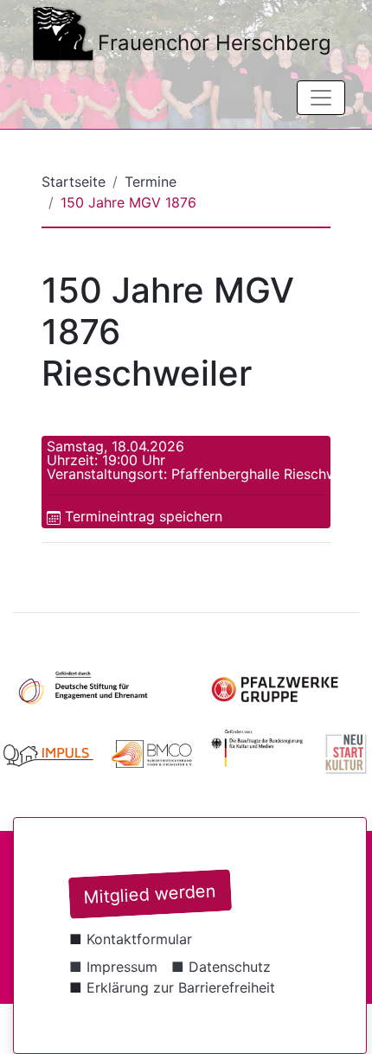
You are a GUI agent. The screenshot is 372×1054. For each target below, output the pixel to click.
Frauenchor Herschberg (214, 42)
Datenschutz (230, 966)
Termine (150, 181)
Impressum (122, 966)
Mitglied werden (149, 894)
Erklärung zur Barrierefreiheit (181, 987)
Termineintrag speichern (143, 516)
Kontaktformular (139, 939)
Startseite (74, 181)
